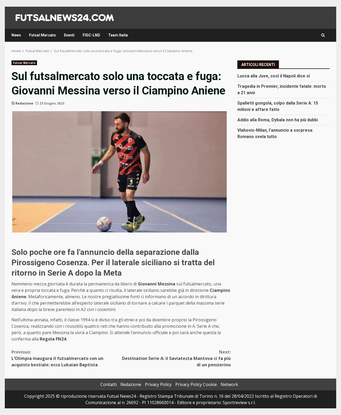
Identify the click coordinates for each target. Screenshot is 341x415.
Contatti (108, 384)
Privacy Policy (158, 384)
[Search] (323, 35)
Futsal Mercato (42, 35)
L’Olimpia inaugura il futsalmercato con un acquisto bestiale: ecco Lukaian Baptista (57, 358)
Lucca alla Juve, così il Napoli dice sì (273, 75)
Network (229, 384)
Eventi (69, 35)
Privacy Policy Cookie (196, 384)
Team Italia (118, 35)
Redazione (24, 103)
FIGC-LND (91, 35)
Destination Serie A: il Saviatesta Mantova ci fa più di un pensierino (176, 358)
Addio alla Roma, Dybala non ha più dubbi (277, 119)
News (16, 35)
